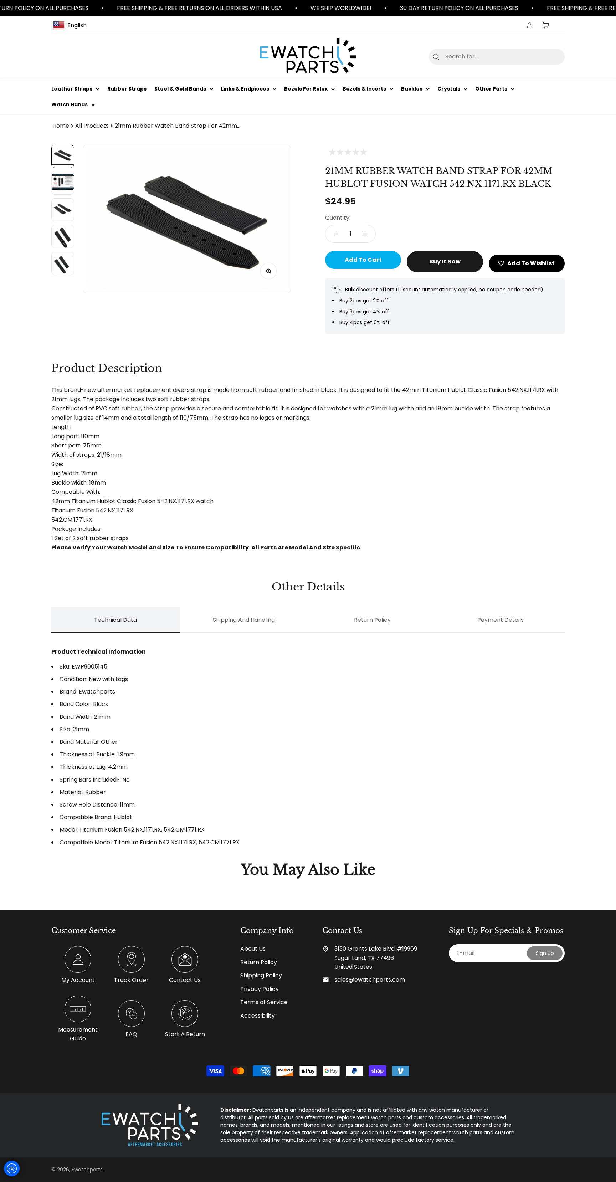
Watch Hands (69, 104)
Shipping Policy (261, 975)
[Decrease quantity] (335, 233)
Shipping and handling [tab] (244, 620)
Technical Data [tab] (115, 620)
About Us (253, 949)
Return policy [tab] (372, 620)
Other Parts (491, 88)
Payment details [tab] (500, 620)
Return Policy (258, 962)
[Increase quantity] (365, 233)
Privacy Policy (259, 989)
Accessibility (257, 1016)
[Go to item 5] (62, 263)
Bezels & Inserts (364, 88)
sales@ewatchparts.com (369, 980)
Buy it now (445, 261)
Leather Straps (71, 88)
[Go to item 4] (62, 236)
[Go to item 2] (62, 183)
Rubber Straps (127, 88)
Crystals (448, 88)
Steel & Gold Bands (180, 88)
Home (60, 126)
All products (92, 126)
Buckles (411, 88)
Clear (547, 56)
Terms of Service (264, 1002)
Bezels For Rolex (306, 88)
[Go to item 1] (62, 156)
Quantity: (337, 218)
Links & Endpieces (245, 88)
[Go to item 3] (62, 209)
